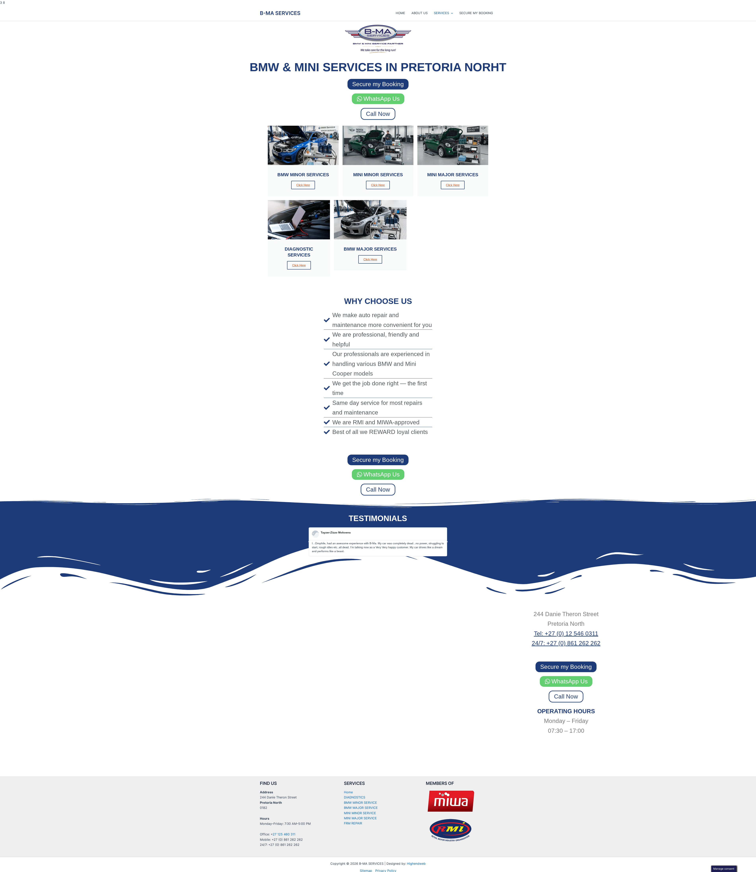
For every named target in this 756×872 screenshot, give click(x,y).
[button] (451, 13)
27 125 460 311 (284, 834)
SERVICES (441, 13)
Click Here (303, 185)
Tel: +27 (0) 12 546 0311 (566, 633)
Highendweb (416, 864)
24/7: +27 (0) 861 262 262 (566, 643)
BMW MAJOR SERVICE (361, 808)
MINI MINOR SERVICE (360, 813)
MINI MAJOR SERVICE (360, 818)
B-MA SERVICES (280, 13)
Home (348, 792)
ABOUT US (419, 13)
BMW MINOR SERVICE (360, 803)
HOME (400, 13)
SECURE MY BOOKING (476, 13)
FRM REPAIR (353, 823)
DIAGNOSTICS (354, 797)
